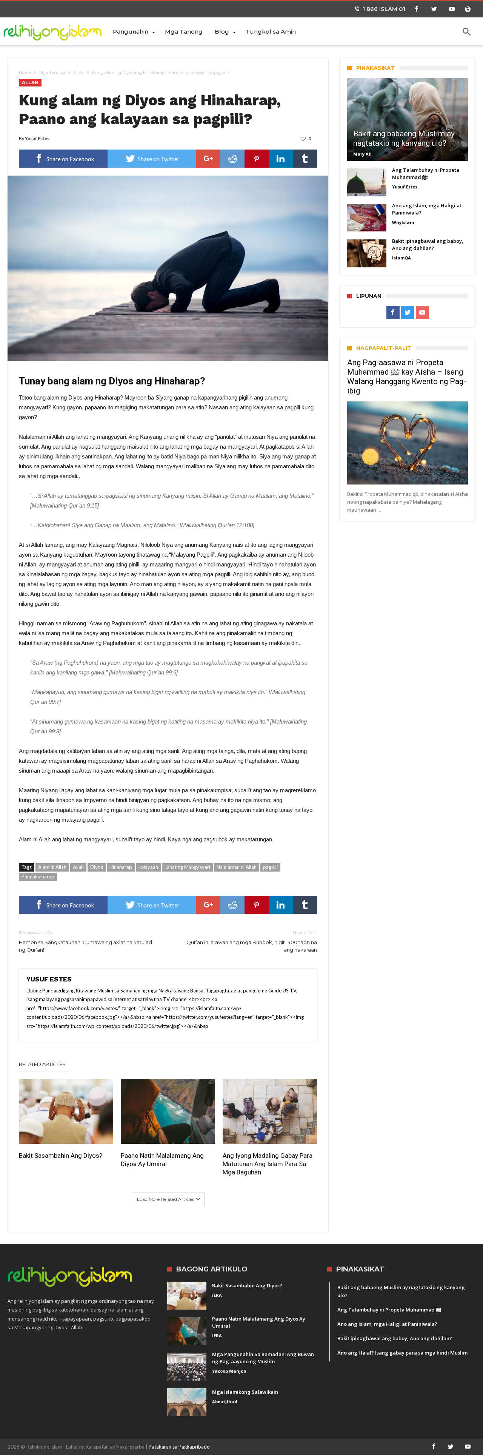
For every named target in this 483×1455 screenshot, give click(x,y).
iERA (217, 1295)
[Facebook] (416, 9)
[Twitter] (434, 9)
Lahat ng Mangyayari (187, 867)
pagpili (270, 867)
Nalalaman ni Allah (237, 867)
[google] (208, 159)
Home (25, 72)
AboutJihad (224, 1401)
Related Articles (42, 1064)
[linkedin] (281, 159)
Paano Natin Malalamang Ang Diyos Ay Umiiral (162, 1160)
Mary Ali (362, 154)
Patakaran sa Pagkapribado (179, 1447)
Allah (78, 72)
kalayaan (148, 867)
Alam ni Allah (52, 867)
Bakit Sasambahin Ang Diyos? (60, 1155)
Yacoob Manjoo (229, 1371)
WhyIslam (403, 222)
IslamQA (401, 258)
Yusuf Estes (37, 138)
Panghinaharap (38, 876)
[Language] (467, 9)
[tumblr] (305, 159)
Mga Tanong (52, 72)
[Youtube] (452, 9)
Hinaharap (120, 867)
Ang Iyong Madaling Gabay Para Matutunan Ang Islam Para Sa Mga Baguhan (267, 1164)
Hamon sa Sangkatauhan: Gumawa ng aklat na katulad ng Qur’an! (85, 941)
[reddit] (232, 159)
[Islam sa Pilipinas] (57, 31)
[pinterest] (257, 159)
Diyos (96, 867)
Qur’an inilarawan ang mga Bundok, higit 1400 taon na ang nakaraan (251, 941)
